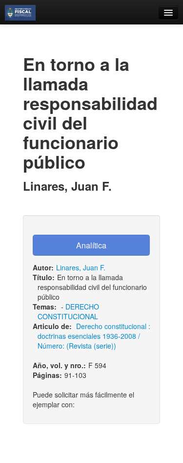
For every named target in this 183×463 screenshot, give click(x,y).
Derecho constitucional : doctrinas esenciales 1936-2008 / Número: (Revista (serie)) (94, 336)
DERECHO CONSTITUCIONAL (68, 311)
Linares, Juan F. (80, 267)
